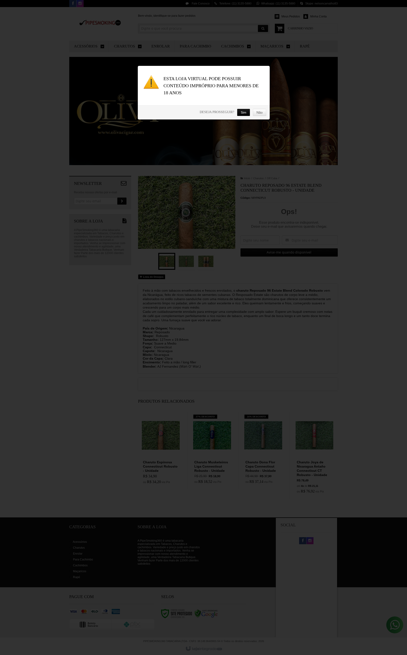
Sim (243, 112)
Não (259, 112)
